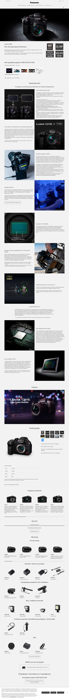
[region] (34, 692)
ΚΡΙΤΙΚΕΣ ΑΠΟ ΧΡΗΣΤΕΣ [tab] (34, 524)
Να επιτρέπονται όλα (61, 692)
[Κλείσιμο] (67, 693)
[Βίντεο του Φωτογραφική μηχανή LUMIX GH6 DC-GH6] (9, 70)
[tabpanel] (34, 530)
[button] (39, 70)
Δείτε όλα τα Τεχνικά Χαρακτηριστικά (11, 484)
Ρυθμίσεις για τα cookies (45, 692)
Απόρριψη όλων (53, 692)
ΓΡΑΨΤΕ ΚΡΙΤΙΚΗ (34, 531)
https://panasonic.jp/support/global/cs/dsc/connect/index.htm (46, 175)
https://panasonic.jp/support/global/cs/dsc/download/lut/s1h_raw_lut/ (47, 106)
